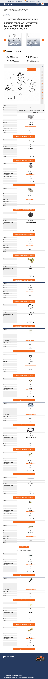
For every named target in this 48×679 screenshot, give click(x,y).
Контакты (19, 1)
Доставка (11, 1)
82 (42, 97)
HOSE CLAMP (30, 363)
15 (42, 77)
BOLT (31, 563)
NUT (31, 413)
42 (42, 89)
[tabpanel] (15, 40)
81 (42, 95)
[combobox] (24, 66)
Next (43, 40)
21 (42, 81)
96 (42, 103)
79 (42, 94)
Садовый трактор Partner (10, 9)
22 (42, 83)
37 (42, 87)
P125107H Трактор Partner (23, 9)
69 (42, 92)
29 (42, 86)
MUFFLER (31, 124)
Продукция (27, 660)
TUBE (31, 485)
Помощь (5, 668)
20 (42, 80)
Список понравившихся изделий (32, 1)
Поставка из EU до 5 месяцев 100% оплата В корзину (24, 136)
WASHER (30, 388)
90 (42, 101)
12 (42, 75)
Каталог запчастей (17, 8)
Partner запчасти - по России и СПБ (30, 8)
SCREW (30, 268)
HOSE (30, 314)
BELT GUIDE (30, 148)
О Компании (27, 662)
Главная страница (7, 8)
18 (42, 78)
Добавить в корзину (24, 546)
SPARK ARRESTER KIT (30, 339)
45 (42, 90)
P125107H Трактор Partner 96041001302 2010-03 (15, 10)
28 (42, 84)
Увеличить (15, 46)
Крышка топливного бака (30, 222)
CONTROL (31, 244)
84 (42, 98)
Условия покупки (28, 668)
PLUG (30, 510)
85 (42, 100)
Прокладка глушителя (31, 437)
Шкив (30, 173)
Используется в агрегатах (30, 126)
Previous (5, 40)
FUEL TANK (30, 198)
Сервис (26, 665)
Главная (5, 660)
